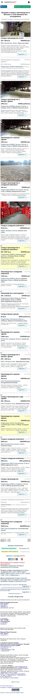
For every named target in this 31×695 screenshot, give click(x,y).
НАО (2, 575)
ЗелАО (28, 573)
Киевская (17, 298)
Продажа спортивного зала (17, 581)
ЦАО (9, 572)
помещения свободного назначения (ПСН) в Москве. (12, 566)
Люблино (9, 230)
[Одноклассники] (14, 559)
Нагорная (8, 361)
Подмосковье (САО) (7, 423)
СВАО (19, 572)
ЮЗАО (3, 339)
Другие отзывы (15, 681)
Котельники (19, 190)
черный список (20, 692)
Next (28, 29)
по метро (25, 570)
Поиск (4, 6)
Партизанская (18, 463)
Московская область (16, 319)
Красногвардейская (11, 528)
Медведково (19, 66)
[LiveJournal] (19, 559)
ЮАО (2, 361)
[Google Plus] (22, 559)
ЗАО (17, 573)
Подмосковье (5, 319)
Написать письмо (19, 687)
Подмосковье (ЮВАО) (8, 106)
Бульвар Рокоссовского (12, 444)
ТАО (7, 575)
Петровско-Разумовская (12, 381)
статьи (7, 692)
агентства (12, 692)
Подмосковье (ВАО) (7, 463)
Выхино (18, 106)
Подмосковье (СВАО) (8, 66)
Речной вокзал (19, 423)
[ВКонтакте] (9, 559)
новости (2, 692)
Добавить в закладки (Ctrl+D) (15, 556)
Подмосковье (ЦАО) (7, 298)
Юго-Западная (10, 339)
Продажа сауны (18, 580)
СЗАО (3, 504)
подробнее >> (26, 586)
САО (2, 381)
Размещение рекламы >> (15, 593)
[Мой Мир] (17, 559)
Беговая (8, 504)
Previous (3, 29)
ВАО (2, 43)
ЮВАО (3, 230)
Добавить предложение (23, 6)
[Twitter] (12, 559)
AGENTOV (10, 2)
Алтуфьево (18, 484)
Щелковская (8, 43)
